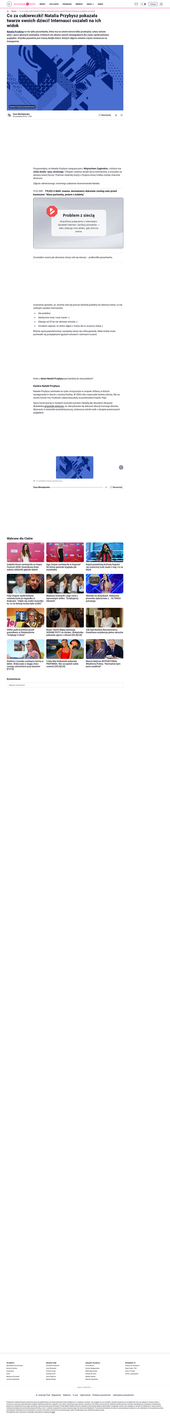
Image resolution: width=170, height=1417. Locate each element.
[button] (143, 4)
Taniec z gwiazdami (131, 1374)
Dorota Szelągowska (92, 1368)
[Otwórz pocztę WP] (136, 4)
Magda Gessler (90, 1376)
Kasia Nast (10, 1371)
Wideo (100, 4)
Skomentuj (106, 115)
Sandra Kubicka (11, 1368)
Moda (89, 4)
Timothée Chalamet (52, 1365)
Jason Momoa (51, 1376)
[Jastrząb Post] (27, 4)
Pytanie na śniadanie (132, 1365)
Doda (8, 1374)
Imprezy (79, 4)
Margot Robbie (51, 1379)
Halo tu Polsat (130, 1371)
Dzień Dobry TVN (131, 1368)
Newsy (43, 4)
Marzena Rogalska (91, 1379)
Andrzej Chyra (50, 1374)
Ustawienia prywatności (123, 1395)
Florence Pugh (51, 1371)
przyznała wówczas (54, 406)
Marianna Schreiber (12, 1376)
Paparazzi (67, 4)
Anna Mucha (89, 1365)
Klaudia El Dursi (90, 1374)
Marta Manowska (91, 1371)
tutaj (53, 1412)
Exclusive (54, 4)
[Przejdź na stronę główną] (9, 6)
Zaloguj (153, 4)
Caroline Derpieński (12, 1379)
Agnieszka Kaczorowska (14, 1365)
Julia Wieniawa (51, 1368)
